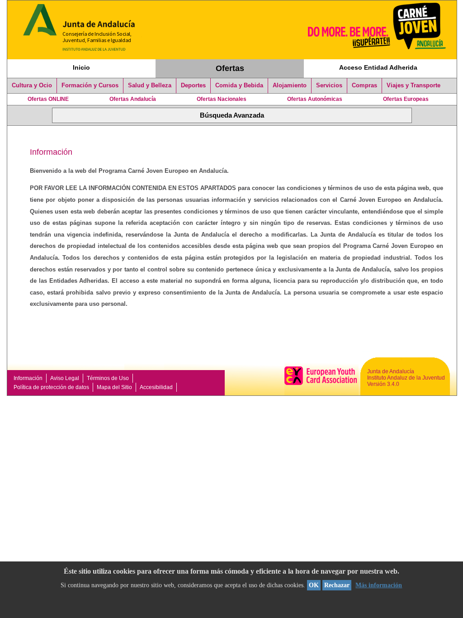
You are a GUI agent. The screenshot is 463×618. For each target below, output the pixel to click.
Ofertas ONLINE (48, 99)
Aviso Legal (64, 378)
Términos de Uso (108, 378)
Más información (378, 585)
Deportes (193, 85)
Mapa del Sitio (114, 387)
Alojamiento (290, 85)
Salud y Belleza (149, 85)
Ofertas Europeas (406, 99)
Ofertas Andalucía (132, 99)
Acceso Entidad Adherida (378, 67)
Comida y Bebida (239, 85)
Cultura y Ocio (32, 85)
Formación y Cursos (89, 85)
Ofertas (230, 68)
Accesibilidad (156, 387)
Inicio (81, 67)
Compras (364, 85)
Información (28, 378)
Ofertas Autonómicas (314, 99)
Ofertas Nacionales (221, 99)
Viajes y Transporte (413, 85)
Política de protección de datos (51, 387)
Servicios (329, 85)
